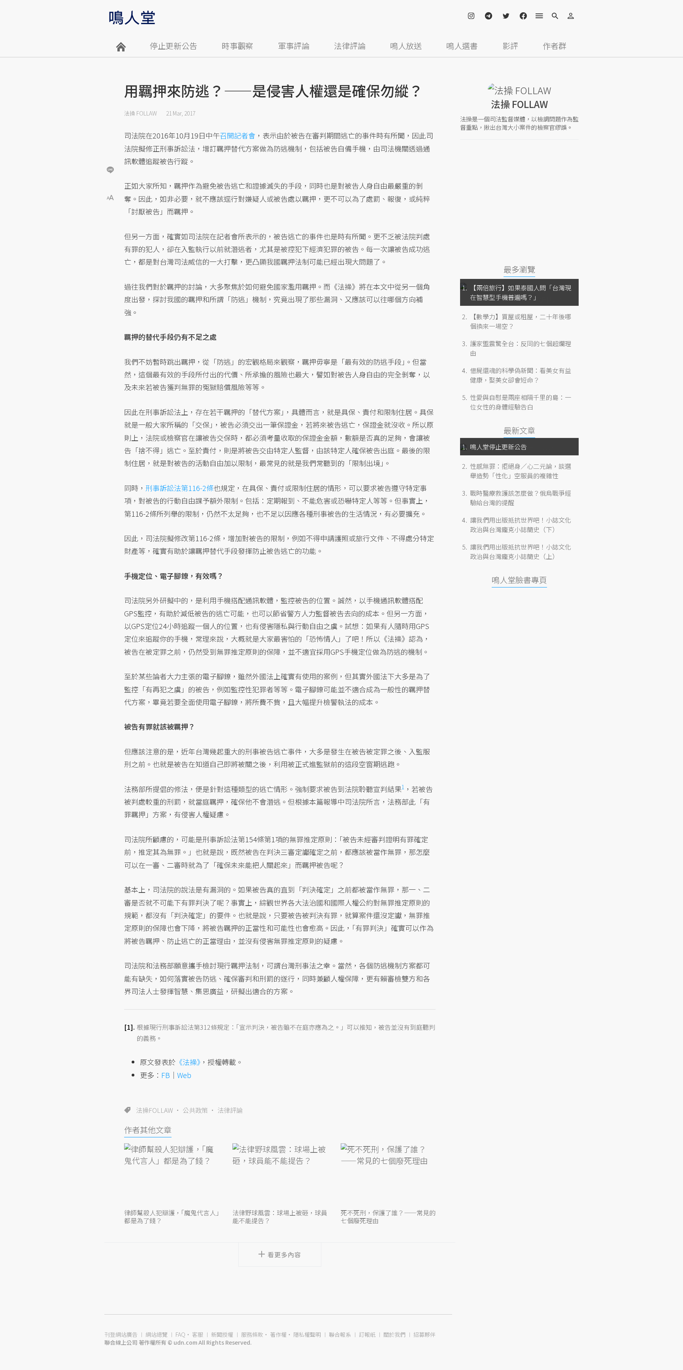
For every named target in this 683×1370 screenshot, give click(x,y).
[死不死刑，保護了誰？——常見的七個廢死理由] (388, 1175)
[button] (110, 197)
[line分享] (110, 169)
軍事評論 (293, 45)
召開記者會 (237, 135)
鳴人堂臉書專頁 (519, 580)
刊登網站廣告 (121, 1334)
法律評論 (350, 45)
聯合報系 (340, 1334)
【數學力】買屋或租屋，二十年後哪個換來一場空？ (520, 321)
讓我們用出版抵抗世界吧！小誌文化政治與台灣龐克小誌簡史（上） (520, 551)
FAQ (180, 1334)
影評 (510, 45)
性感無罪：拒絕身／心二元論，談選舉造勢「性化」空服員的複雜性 (520, 470)
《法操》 (187, 1062)
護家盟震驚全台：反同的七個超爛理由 (520, 348)
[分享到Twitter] (110, 144)
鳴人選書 (462, 45)
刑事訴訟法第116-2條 (179, 488)
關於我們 (394, 1334)
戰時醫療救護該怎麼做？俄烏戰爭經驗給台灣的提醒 (520, 497)
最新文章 (519, 430)
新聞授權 (222, 1334)
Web (184, 1075)
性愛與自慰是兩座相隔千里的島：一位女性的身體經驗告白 (520, 401)
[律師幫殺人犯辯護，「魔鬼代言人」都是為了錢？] (171, 1175)
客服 (197, 1334)
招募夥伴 (424, 1334)
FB (165, 1075)
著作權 (278, 1334)
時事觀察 (237, 45)
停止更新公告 (173, 45)
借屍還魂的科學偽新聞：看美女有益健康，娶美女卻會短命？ (520, 375)
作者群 (554, 45)
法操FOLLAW (154, 1110)
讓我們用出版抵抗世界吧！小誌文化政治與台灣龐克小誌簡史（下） (520, 524)
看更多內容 (284, 1254)
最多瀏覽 (519, 269)
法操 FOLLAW (140, 113)
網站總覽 (156, 1334)
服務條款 (252, 1334)
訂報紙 (367, 1334)
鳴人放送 (406, 45)
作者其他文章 (148, 1129)
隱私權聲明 (307, 1334)
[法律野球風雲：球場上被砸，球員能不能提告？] (279, 1175)
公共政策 (195, 1110)
